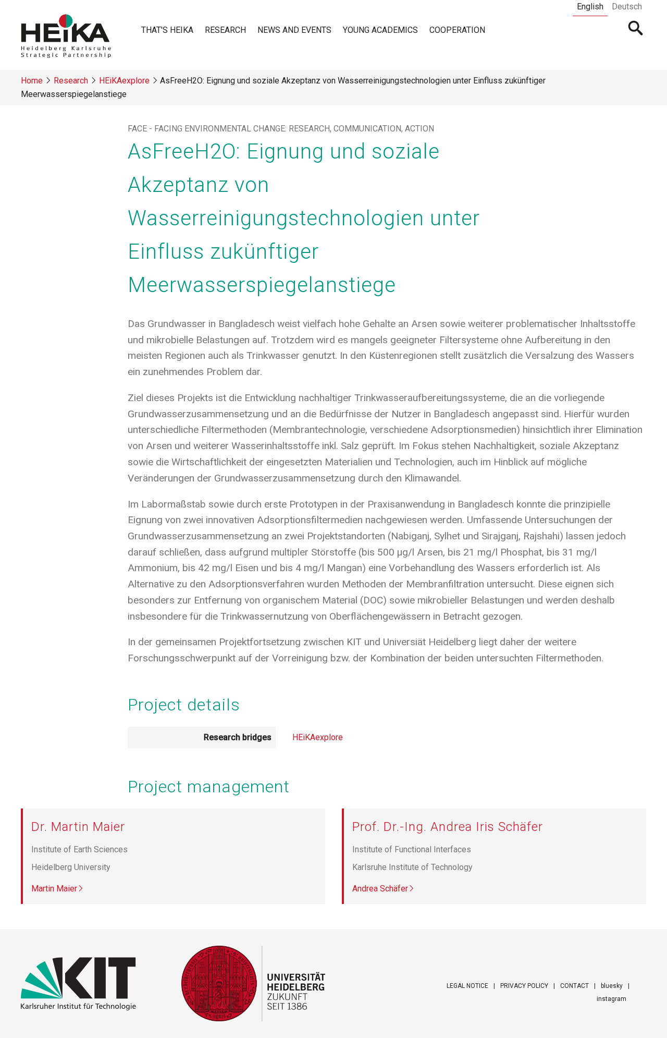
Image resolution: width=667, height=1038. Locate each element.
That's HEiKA (167, 30)
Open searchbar (636, 29)
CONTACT (574, 985)
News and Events (294, 30)
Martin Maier (54, 889)
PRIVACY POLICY (524, 985)
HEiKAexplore (124, 81)
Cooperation (457, 30)
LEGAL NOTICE (467, 985)
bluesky (612, 985)
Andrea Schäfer (380, 889)
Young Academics (380, 30)
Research (225, 30)
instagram (611, 999)
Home (32, 81)
